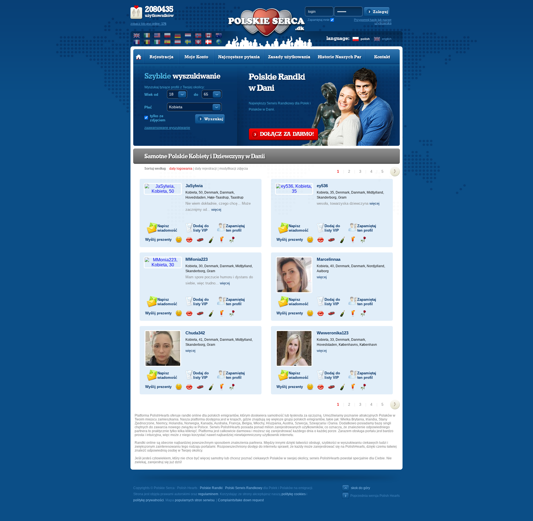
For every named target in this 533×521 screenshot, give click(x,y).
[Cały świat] (218, 42)
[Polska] (167, 35)
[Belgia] (147, 42)
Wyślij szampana (211, 240)
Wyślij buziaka (189, 240)
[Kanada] (208, 35)
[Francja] (136, 42)
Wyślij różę (232, 240)
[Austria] (177, 42)
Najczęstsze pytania (239, 57)
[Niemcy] (177, 35)
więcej (216, 209)
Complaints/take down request (241, 500)
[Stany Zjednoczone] (157, 35)
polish (365, 39)
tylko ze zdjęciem (157, 118)
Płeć (148, 107)
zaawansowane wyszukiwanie (167, 128)
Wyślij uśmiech (178, 240)
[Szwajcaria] (198, 42)
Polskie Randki (211, 488)
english (386, 39)
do (196, 94)
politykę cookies (293, 494)
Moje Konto (196, 57)
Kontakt (382, 57)
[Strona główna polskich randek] (138, 57)
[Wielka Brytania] (136, 35)
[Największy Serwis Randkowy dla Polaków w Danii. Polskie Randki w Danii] (266, 28)
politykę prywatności (148, 500)
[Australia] (218, 35)
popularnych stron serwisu (195, 500)
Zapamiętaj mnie (319, 19)
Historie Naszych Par (339, 57)
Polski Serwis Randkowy (243, 488)
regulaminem (208, 494)
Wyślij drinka (221, 240)
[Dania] (208, 42)
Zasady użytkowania (289, 57)
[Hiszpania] (167, 42)
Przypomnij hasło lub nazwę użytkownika (372, 21)
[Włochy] (157, 42)
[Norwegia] (198, 35)
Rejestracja (162, 57)
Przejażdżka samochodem (200, 240)
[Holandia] (188, 35)
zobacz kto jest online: (148, 23)
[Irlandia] (147, 35)
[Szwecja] (188, 42)
